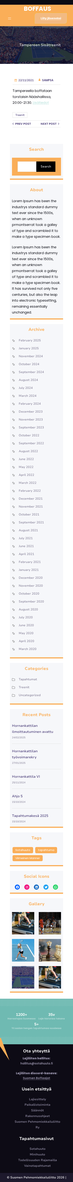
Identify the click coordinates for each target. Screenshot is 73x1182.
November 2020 (31, 586)
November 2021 (31, 507)
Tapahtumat (28, 679)
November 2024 (31, 356)
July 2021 (26, 538)
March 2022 (27, 483)
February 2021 (30, 562)
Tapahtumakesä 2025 (30, 815)
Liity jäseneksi (51, 18)
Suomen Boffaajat (36, 1078)
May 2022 (26, 467)
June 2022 (26, 459)
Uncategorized (30, 695)
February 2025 (30, 340)
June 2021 (26, 546)
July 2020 (26, 617)
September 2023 (31, 427)
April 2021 (26, 554)
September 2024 (31, 372)
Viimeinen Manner (27, 858)
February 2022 (30, 491)
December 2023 (31, 412)
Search (46, 166)
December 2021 (31, 499)
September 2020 (31, 601)
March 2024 (27, 396)
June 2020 (26, 625)
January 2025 (29, 348)
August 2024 (28, 380)
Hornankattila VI (26, 776)
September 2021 (31, 522)
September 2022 (31, 443)
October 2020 (29, 594)
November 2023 (31, 419)
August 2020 (28, 609)
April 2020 (26, 641)
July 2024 (26, 388)
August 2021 (28, 530)
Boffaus (37, 8)
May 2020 (26, 633)
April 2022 (26, 475)
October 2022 (29, 435)
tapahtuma (46, 850)
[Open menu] (9, 18)
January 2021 (29, 570)
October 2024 (29, 364)
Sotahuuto (22, 850)
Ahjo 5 (17, 796)
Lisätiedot (41, 102)
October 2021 (29, 514)
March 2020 (27, 649)
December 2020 (31, 578)
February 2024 (30, 404)
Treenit (20, 115)
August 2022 (28, 451)
